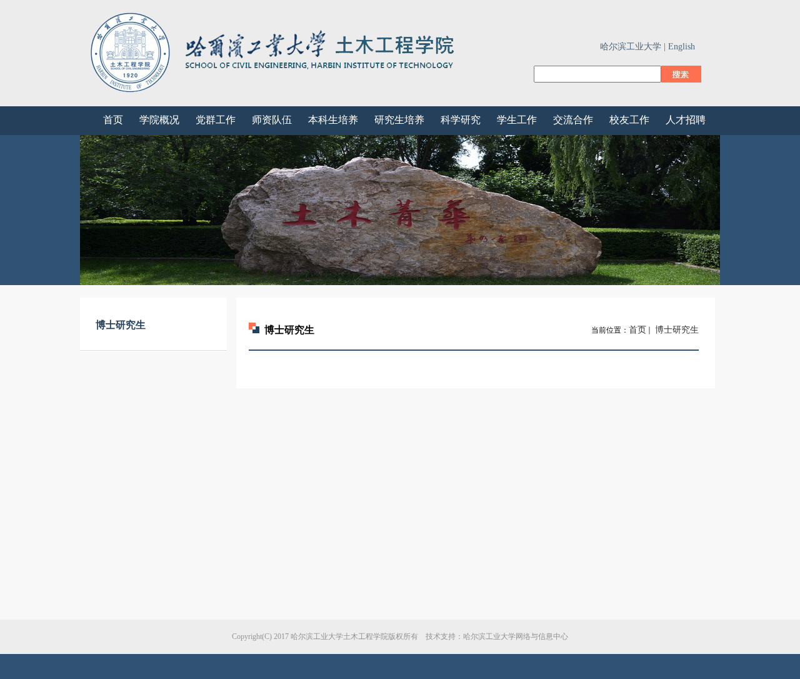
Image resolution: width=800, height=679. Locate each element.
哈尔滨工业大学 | (633, 46)
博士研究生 (675, 329)
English (681, 46)
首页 (637, 329)
